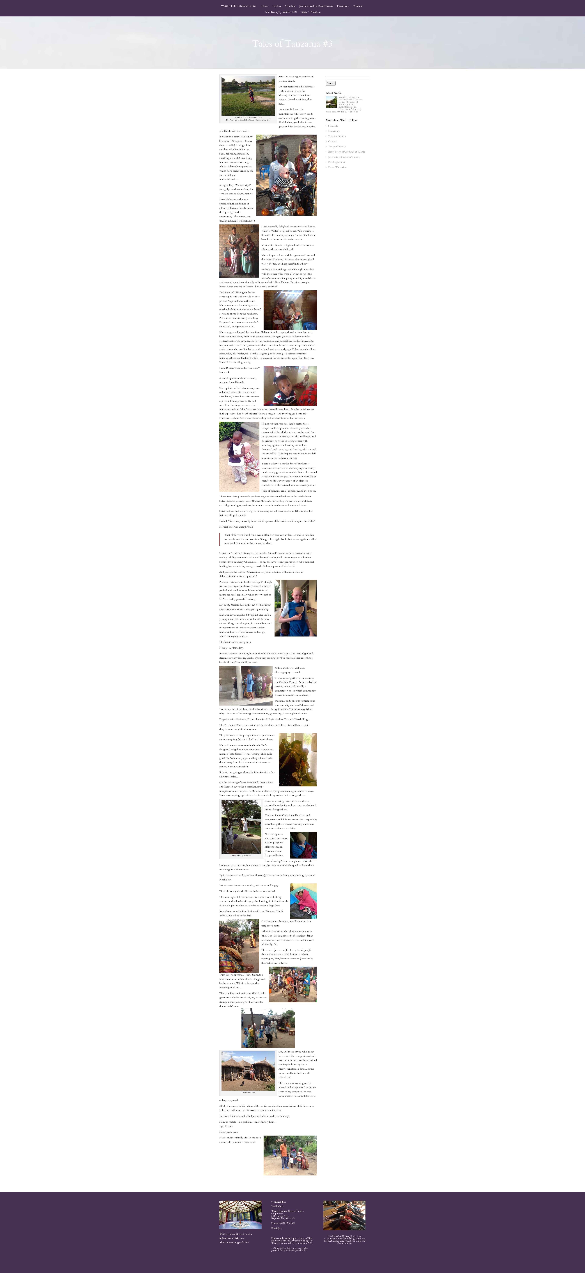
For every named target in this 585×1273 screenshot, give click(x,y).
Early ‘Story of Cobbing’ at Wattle (346, 151)
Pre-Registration (337, 162)
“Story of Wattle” (337, 146)
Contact (357, 6)
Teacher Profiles (337, 136)
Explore (277, 6)
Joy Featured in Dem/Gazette (316, 6)
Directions (343, 6)
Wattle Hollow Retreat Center (238, 6)
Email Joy (276, 1228)
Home (265, 6)
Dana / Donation (311, 12)
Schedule (290, 6)
